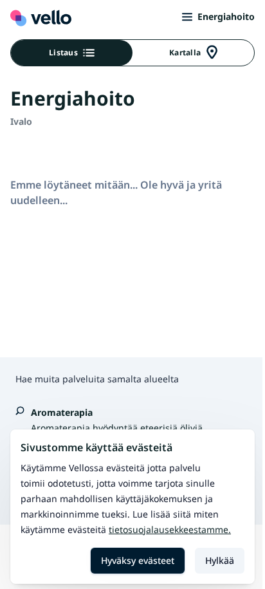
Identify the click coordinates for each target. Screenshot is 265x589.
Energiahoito (226, 16)
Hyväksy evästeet (137, 560)
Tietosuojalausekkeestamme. (170, 529)
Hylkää (219, 560)
